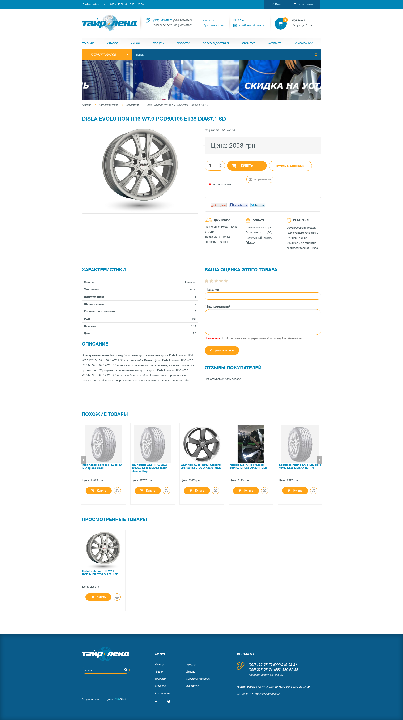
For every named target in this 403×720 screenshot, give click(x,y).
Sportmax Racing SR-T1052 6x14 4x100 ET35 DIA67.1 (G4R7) (300, 466)
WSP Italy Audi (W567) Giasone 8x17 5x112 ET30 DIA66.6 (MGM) (201, 466)
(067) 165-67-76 (162, 20)
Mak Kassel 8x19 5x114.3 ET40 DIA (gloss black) (101, 466)
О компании (304, 43)
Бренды (158, 43)
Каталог (112, 43)
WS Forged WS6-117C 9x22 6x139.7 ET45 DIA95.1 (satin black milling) (149, 468)
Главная (88, 43)
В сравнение (262, 179)
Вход (278, 4)
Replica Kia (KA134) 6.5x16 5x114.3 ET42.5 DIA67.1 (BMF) (249, 466)
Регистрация (305, 4)
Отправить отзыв (222, 350)
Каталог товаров (108, 104)
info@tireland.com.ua (252, 25)
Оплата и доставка (216, 43)
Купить (247, 165)
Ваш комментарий (218, 306)
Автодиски (132, 104)
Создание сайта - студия (104, 699)
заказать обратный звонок (213, 22)
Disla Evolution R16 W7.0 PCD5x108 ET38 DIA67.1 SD (177, 104)
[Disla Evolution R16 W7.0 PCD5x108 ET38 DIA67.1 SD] (140, 171)
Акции (135, 43)
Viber (240, 20)
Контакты (275, 43)
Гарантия (248, 43)
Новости (183, 43)
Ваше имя (213, 289)
